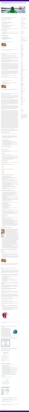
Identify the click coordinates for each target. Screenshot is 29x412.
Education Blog (14, 5)
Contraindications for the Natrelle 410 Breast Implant (7, 38)
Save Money (22, 94)
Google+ (23, 118)
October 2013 (22, 54)
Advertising (22, 62)
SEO (21, 95)
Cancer (21, 67)
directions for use (6, 372)
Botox (8, 367)
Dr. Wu (1, 108)
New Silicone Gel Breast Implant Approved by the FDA (9, 17)
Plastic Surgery (22, 90)
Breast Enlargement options (4, 399)
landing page (6, 368)
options (14, 192)
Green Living (22, 78)
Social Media (22, 97)
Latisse (12, 367)
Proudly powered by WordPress (3, 409)
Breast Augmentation (7, 49)
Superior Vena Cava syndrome (23, 99)
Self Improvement (18, 5)
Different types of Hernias (23, 39)
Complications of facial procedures (24, 69)
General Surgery (22, 77)
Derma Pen (22, 71)
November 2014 (22, 49)
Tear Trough (22, 100)
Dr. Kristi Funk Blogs (9, 190)
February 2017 (22, 46)
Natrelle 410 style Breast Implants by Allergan (6, 37)
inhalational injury (22, 80)
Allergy (21, 63)
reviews (21, 93)
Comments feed (22, 110)
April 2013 (22, 58)
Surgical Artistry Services (9, 5)
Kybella (21, 81)
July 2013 (21, 56)
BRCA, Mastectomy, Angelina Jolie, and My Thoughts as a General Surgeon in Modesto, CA (9, 94)
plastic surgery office (11, 264)
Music (21, 86)
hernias (21, 79)
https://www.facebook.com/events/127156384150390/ (12, 77)
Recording (22, 92)
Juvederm (10, 367)
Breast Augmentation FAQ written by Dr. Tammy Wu (7, 401)
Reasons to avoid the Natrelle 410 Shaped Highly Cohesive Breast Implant (9, 374)
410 (14, 49)
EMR (21, 73)
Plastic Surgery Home (23, 31)
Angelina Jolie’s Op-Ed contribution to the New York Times (7, 177)
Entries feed (22, 109)
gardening (22, 76)
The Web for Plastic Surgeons (23, 101)
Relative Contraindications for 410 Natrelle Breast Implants (8, 268)
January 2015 (22, 48)
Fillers (21, 75)
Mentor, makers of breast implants (13, 82)
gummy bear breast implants (8, 107)
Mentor (9, 29)
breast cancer (14, 95)
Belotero (21, 64)
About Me (22, 5)
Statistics (21, 98)
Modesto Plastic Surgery (3, 5)
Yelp (21, 105)
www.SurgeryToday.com (3, 76)
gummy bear (16, 49)
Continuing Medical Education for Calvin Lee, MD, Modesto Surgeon (13, 2)
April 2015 (22, 47)
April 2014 (22, 52)
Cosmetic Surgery (10, 49)
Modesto (7, 264)
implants (5, 214)
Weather (21, 103)
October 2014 (22, 50)
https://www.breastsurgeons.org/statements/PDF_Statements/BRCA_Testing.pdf (8, 251)
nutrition (21, 88)
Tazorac (14, 367)
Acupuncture (22, 33)
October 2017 (22, 45)
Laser (21, 82)
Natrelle (8, 264)
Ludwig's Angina (22, 83)
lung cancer (22, 84)
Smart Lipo (22, 96)
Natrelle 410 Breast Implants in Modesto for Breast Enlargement (8, 326)
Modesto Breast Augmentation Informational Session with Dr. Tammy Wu (9, 54)
